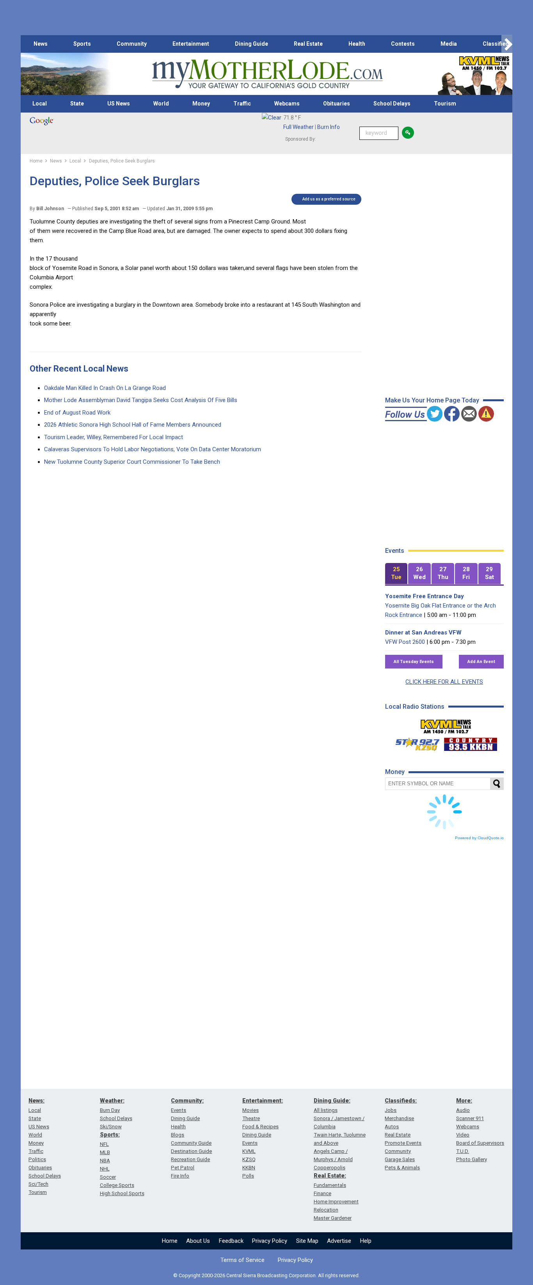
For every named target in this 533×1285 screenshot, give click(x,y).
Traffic (242, 103)
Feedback (231, 1240)
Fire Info (180, 1176)
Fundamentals (330, 1185)
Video (462, 1135)
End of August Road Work (77, 412)
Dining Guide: (332, 1100)
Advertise (339, 1240)
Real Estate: (330, 1175)
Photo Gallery (471, 1159)
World (161, 103)
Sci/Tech (38, 1184)
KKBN (248, 1168)
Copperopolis (329, 1168)
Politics (37, 1159)
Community (132, 44)
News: (36, 1100)
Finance (322, 1193)
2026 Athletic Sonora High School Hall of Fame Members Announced (132, 424)
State (77, 103)
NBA (105, 1160)
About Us (198, 1240)
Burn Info (328, 127)
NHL (105, 1169)
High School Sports (122, 1193)
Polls (248, 1176)
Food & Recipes (260, 1127)
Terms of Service (242, 1260)
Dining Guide (251, 44)
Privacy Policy (269, 1240)
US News (118, 103)
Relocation (326, 1210)
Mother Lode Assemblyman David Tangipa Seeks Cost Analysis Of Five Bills (140, 400)
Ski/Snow (111, 1127)
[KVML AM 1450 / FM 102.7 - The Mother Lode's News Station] (446, 724)
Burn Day (110, 1110)
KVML (249, 1151)
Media (449, 44)
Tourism (445, 103)
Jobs (390, 1110)
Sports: (110, 1134)
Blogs (177, 1135)
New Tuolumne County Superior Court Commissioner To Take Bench (132, 461)
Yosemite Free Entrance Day (424, 596)
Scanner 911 (470, 1118)
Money (201, 103)
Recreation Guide (190, 1159)
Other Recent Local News (79, 369)
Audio (463, 1110)
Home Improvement (336, 1202)
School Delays (391, 103)
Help (365, 1240)
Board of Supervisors (480, 1143)
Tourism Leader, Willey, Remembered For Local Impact (113, 437)
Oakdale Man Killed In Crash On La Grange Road (105, 387)
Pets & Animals (402, 1168)
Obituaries (336, 103)
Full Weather (298, 127)
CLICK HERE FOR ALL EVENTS (444, 681)
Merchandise (399, 1118)
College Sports (117, 1185)
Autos (392, 1127)
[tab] (396, 573)
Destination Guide (191, 1151)
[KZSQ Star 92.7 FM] (414, 742)
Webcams (287, 103)
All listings (326, 1110)
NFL (104, 1144)
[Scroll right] (506, 44)
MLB (105, 1152)
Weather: (112, 1100)
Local (39, 103)
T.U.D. (462, 1151)
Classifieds (497, 44)
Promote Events (403, 1143)
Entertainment (190, 44)
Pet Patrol (182, 1168)
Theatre (251, 1118)
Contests (403, 44)
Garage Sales (400, 1159)
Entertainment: (262, 1100)
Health (356, 44)
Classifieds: (401, 1100)
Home (170, 1240)
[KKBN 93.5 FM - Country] (470, 742)
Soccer (108, 1177)
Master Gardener (333, 1218)
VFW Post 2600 (405, 641)
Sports (82, 44)
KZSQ (249, 1159)
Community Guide (191, 1143)
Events (178, 1110)
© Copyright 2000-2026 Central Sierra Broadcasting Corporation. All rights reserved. (266, 1275)
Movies (250, 1110)
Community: (187, 1100)
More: (464, 1100)
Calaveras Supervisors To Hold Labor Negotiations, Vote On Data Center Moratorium (152, 449)
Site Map (307, 1240)
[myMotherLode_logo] (267, 74)
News (41, 44)
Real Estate (308, 44)
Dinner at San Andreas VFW (423, 632)
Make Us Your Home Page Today (432, 400)
